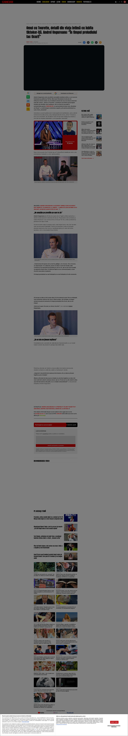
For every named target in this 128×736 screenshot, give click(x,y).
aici (35, 729)
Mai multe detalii (25, 721)
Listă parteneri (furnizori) (61, 724)
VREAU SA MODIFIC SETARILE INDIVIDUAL (113, 726)
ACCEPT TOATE (114, 722)
